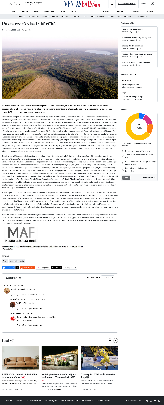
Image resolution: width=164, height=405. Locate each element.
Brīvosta (46, 16)
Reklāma (19, 400)
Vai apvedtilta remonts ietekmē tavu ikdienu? (136, 144)
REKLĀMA (136, 11)
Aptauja (124, 109)
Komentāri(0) (149, 177)
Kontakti (9, 400)
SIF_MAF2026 (141, 16)
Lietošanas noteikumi (33, 400)
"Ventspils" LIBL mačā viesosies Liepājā (98, 376)
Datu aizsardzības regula (70, 400)
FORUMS (24, 11)
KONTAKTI (121, 11)
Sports (85, 16)
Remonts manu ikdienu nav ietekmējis (136, 169)
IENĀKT (143, 4)
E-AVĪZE (106, 11)
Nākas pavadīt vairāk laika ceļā (137, 151)
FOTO (73, 11)
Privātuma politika (103, 400)
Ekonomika (65, 16)
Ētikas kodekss (87, 400)
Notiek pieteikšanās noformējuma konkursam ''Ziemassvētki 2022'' (59, 377)
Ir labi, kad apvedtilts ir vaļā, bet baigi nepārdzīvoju (140, 163)
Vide (119, 16)
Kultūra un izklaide (97, 16)
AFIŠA (63, 11)
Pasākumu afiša (127, 23)
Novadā (111, 16)
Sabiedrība (21, 16)
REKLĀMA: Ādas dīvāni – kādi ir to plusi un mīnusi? (19, 376)
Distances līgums (51, 400)
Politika (55, 16)
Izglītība (76, 16)
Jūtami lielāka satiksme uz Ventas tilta (139, 156)
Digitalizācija (128, 16)
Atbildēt (42, 294)
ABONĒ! (150, 11)
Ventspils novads (17, 261)
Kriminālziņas (34, 16)
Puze (5, 261)
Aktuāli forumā (127, 74)
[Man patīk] (12, 294)
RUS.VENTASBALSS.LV (127, 4)
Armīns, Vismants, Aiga (33, 5)
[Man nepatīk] (17, 294)
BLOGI (36, 11)
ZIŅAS (13, 11)
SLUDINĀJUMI (49, 11)
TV (83, 11)
